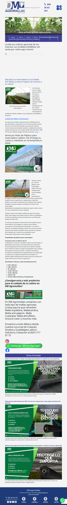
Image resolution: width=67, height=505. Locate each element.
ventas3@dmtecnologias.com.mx (30, 8)
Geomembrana (45, 37)
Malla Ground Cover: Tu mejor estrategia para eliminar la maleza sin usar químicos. (32, 359)
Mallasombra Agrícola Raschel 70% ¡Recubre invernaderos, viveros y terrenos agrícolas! (33, 445)
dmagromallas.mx (43, 492)
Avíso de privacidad (33, 494)
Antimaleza (54, 37)
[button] (62, 500)
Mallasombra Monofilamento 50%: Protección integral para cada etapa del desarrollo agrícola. (33, 402)
